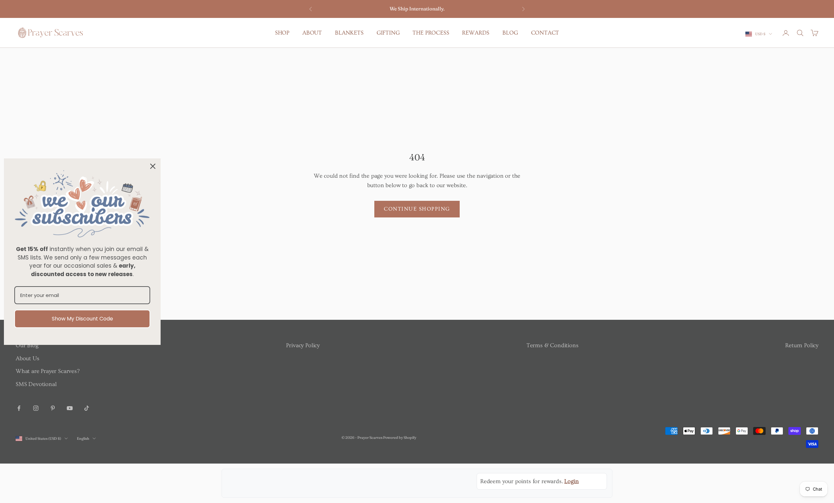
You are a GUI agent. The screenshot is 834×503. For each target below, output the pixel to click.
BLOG (510, 32)
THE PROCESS (430, 32)
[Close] (153, 166)
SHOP (282, 32)
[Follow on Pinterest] (53, 408)
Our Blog (27, 345)
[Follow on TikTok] (86, 408)
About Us (27, 358)
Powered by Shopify (399, 437)
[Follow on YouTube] (69, 408)
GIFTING (388, 32)
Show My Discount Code (82, 318)
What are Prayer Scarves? (47, 371)
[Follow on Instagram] (36, 408)
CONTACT (545, 32)
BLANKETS (349, 32)
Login (571, 481)
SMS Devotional (36, 384)
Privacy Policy (302, 345)
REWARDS (475, 32)
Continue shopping (417, 209)
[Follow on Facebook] (19, 408)
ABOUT (312, 32)
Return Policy (801, 345)
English (83, 438)
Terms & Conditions (552, 345)
